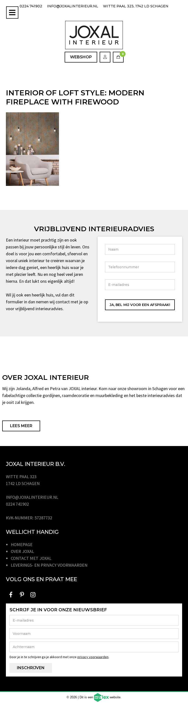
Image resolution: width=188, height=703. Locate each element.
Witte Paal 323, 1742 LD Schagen (135, 6)
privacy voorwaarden (92, 657)
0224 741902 (31, 6)
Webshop (81, 57)
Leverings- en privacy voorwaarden (49, 565)
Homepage (22, 544)
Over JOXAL (22, 551)
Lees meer (21, 425)
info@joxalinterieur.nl (72, 6)
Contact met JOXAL (31, 558)
